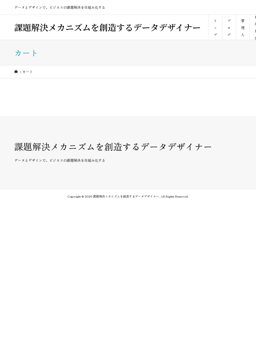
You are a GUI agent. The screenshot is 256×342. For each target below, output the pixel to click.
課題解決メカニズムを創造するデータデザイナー (107, 27)
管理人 (242, 27)
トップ (215, 27)
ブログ (229, 27)
